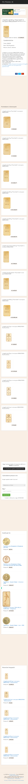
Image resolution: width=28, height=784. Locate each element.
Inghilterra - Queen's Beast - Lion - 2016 (13, 625)
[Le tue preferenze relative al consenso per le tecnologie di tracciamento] (1, 588)
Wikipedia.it (17, 778)
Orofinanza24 (12, 774)
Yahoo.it (21, 777)
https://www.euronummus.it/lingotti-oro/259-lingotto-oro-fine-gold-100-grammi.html (15, 65)
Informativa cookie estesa (18, 780)
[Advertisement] (14, 91)
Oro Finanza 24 (7, 2)
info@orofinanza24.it (14, 775)
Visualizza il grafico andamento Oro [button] (14, 468)
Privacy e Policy (7, 780)
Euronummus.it (11, 778)
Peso (4, 488)
